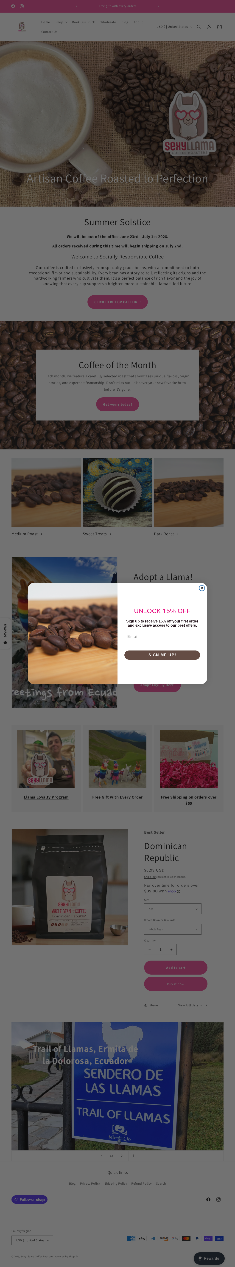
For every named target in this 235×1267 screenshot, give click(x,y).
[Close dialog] (202, 588)
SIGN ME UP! (162, 655)
